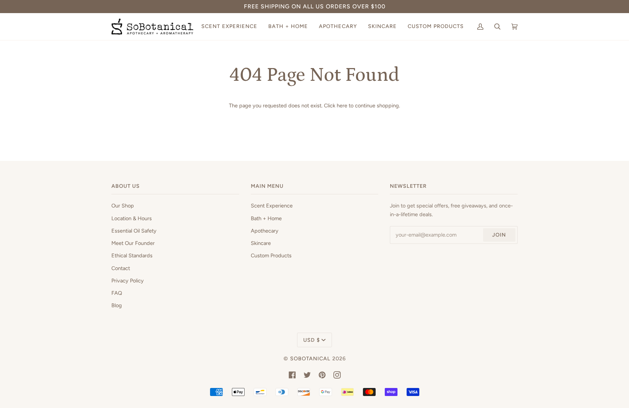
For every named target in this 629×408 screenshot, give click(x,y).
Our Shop (122, 205)
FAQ (116, 293)
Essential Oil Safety (134, 230)
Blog (116, 305)
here (342, 105)
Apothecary (264, 230)
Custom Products (271, 255)
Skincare (261, 243)
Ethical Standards (132, 255)
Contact (120, 268)
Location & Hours (131, 218)
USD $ (311, 340)
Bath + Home (266, 218)
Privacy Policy (127, 280)
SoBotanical (310, 358)
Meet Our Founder (133, 243)
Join (499, 234)
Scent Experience (272, 205)
